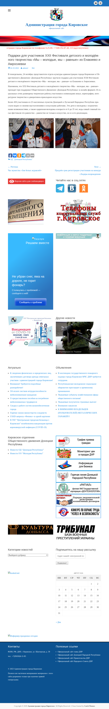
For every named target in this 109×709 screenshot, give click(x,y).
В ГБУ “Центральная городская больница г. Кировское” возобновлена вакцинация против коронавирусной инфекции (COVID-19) (31, 423)
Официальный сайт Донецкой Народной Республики (79, 655)
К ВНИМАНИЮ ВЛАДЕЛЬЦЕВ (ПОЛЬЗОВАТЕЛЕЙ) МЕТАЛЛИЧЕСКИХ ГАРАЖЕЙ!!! (77, 413)
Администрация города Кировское (57, 24)
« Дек (58, 622)
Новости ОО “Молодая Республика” (26, 453)
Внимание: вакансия (67, 406)
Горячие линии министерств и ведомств (28, 413)
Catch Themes (89, 706)
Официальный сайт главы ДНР (70, 652)
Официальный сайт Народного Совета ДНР (75, 661)
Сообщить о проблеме (30, 302)
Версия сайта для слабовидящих (29, 181)
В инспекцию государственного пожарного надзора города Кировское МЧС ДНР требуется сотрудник (79, 376)
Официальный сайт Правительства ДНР (74, 658)
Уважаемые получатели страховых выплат (77, 402)
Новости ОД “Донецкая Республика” (27, 450)
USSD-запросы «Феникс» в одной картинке (30, 416)
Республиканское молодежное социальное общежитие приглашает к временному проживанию (77, 387)
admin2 (25, 68)
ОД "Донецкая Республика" (21, 159)
